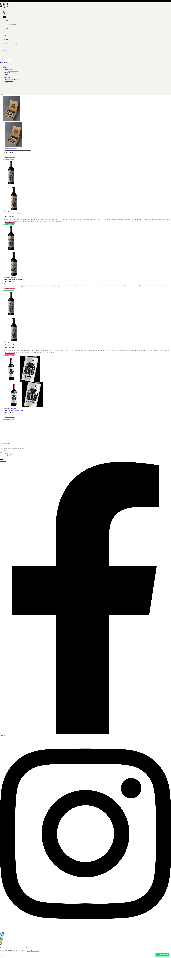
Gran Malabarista (13, 71)
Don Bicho (8, 77)
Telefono (2, 452)
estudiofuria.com (33, 951)
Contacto (5, 82)
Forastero (8, 72)
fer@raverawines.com (5, 443)
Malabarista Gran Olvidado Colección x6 (14, 410)
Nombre (2, 451)
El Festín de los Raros (12, 79)
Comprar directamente (8, 159)
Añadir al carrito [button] (9, 157)
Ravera (7, 74)
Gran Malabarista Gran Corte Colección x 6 (14, 213)
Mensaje (2, 457)
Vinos (4, 67)
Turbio (7, 76)
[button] (162, 954)
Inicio (5, 66)
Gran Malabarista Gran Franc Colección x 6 (14, 279)
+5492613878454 (4, 446)
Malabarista (8, 69)
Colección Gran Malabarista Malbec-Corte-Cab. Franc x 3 (18, 150)
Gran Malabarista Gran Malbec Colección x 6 (15, 344)
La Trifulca (9, 81)
